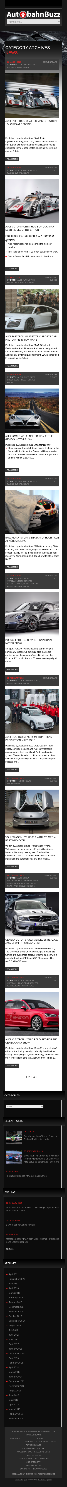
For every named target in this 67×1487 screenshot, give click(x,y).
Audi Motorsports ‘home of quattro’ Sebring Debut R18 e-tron (29, 228)
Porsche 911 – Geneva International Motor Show (28, 642)
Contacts (25, 1469)
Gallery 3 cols (33, 1455)
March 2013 (14, 1409)
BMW (20, 481)
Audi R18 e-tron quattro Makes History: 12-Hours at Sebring (31, 123)
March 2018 (14, 1293)
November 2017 (16, 1311)
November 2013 (16, 1386)
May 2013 (13, 1400)
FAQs (53, 1442)
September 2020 (17, 1279)
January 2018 (15, 1302)
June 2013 (14, 1395)
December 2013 (16, 1381)
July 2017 (13, 1330)
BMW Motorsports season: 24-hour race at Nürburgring (32, 539)
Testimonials (30, 1442)
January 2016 (15, 1349)
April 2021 (14, 1274)
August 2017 (15, 1325)
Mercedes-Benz (28, 883)
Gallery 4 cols (33, 1465)
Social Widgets (21, 1480)
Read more (12, 159)
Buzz (12, 65)
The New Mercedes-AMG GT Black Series (26, 1176)
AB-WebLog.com (45, 1480)
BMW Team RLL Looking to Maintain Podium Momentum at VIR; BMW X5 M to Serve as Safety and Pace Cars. (41, 1158)
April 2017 (14, 1344)
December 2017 (16, 1307)
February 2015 (16, 1363)
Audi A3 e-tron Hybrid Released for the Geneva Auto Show (31, 1041)
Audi (20, 65)
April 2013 (14, 1404)
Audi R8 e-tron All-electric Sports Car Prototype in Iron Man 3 (31, 338)
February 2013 (16, 1414)
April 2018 (14, 1288)
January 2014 (15, 1377)
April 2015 (14, 1358)
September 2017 (17, 1321)
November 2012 (16, 1418)
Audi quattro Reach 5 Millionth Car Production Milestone (28, 739)
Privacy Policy (39, 1469)
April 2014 (14, 1367)
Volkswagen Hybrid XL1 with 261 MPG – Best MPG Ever (30, 839)
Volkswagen (13, 784)
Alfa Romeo (23, 377)
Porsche (34, 584)
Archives (44, 1442)
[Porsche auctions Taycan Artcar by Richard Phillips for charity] (14, 1137)
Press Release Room (18, 586)
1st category (25, 1459)
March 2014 (14, 1372)
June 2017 (14, 1335)
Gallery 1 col (24, 1452)
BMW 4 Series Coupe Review (20, 1225)
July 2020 (13, 1283)
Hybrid (21, 781)
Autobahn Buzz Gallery (33, 1448)
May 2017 (13, 1339)
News (26, 67)
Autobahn (12, 581)
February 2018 (16, 1297)
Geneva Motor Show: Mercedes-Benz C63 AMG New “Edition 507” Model (31, 941)
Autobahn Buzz (33, 1445)
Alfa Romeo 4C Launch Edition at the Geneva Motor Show (29, 438)
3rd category (33, 1462)
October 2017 (15, 1316)
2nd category (42, 1459)
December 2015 (16, 1353)
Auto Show (23, 578)
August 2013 (15, 1390)
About (40, 1438)
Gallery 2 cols (42, 1452)
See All (10, 1249)
